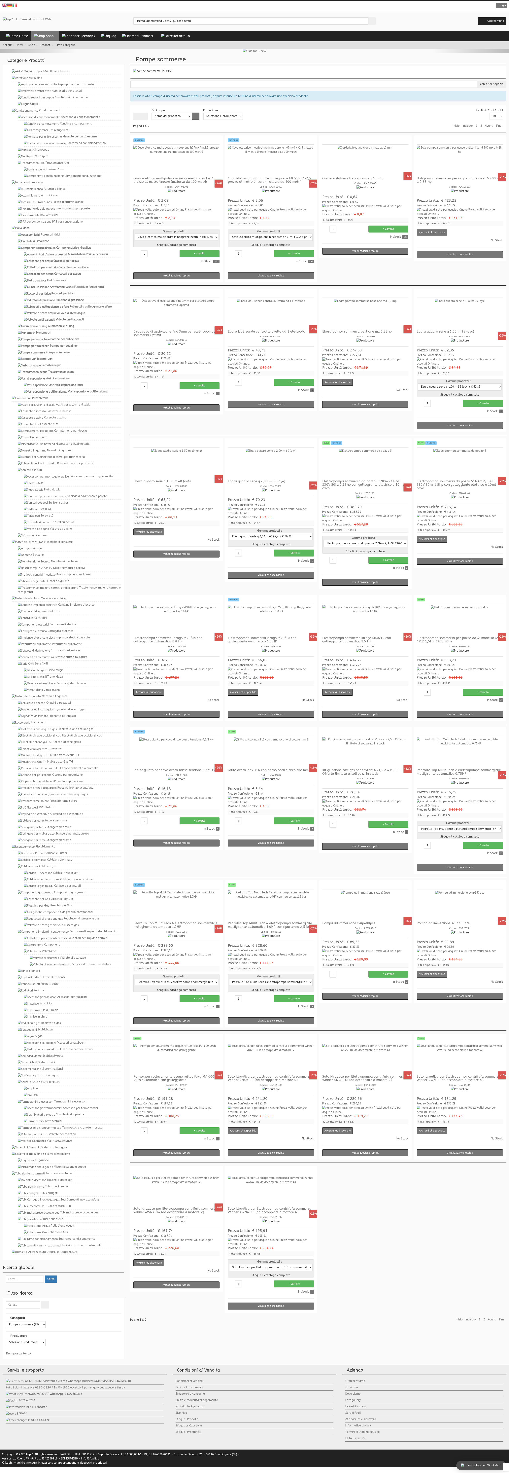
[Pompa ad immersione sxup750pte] (460, 905)
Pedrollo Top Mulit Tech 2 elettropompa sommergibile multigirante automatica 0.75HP (459, 771)
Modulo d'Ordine (39, 1420)
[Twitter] (251, 5)
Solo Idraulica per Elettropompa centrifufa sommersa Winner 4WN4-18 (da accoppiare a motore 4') (269, 1210)
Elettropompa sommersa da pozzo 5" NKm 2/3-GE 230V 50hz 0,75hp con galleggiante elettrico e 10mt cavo (363, 484)
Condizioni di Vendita (189, 1381)
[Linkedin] (263, 5)
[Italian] (14, 5)
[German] (9, 5)
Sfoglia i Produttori (188, 1432)
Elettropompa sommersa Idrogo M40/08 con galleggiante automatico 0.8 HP (167, 639)
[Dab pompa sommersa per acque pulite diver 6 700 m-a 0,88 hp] (460, 160)
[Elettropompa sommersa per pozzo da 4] (460, 620)
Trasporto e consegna (190, 1393)
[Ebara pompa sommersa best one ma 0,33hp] (365, 314)
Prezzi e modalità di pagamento (197, 1400)
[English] (4, 5)
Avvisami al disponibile (432, 232)
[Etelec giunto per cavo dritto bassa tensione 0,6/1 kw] (176, 752)
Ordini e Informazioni (189, 1387)
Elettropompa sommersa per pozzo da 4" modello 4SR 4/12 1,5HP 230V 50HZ (459, 639)
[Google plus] (257, 5)
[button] (501, 5)
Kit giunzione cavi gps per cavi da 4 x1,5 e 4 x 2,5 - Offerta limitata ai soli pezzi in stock (361, 771)
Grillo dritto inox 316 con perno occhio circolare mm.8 (269, 770)
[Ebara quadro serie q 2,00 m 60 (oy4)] (271, 463)
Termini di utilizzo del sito (362, 1432)
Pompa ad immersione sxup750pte (443, 923)
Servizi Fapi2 (353, 1413)
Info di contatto (36, 1407)
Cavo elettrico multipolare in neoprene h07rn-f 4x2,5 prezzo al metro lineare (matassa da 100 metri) (269, 180)
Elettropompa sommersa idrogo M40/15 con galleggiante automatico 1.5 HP (356, 639)
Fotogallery (353, 1400)
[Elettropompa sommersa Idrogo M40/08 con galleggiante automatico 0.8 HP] (176, 620)
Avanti (489, 125)
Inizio (456, 125)
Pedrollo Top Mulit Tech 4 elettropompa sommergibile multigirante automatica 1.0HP (175, 925)
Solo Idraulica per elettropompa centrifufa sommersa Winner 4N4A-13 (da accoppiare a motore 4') (269, 1078)
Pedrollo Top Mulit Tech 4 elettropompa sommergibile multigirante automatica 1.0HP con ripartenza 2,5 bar (270, 925)
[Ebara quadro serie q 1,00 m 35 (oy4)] (460, 314)
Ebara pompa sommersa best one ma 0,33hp (357, 331)
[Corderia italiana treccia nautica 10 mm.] (365, 160)
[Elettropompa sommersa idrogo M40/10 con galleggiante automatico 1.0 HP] (271, 620)
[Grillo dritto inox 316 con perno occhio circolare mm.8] (271, 752)
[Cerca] (45, 1305)
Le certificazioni (355, 1406)
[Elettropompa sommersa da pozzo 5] (365, 463)
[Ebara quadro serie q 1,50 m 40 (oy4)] (176, 463)
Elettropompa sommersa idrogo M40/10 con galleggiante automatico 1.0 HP (262, 639)
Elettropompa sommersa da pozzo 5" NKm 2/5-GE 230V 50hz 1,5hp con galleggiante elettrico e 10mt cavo (456, 484)
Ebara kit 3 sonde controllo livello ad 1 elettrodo (266, 331)
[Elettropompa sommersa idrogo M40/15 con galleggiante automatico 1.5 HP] (365, 620)
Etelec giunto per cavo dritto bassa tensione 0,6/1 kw (174, 770)
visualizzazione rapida (176, 275)
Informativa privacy (358, 1425)
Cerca (50, 1279)
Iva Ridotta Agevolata (190, 1406)
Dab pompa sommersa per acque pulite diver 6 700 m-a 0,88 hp (459, 180)
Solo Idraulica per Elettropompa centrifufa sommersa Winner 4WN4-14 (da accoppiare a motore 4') (175, 1210)
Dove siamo (353, 1393)
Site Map (181, 1413)
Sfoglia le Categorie (189, 1425)
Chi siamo (351, 1387)
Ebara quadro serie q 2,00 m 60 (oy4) (256, 481)
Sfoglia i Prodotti (187, 1419)
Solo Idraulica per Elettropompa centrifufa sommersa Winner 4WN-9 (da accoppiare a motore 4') (458, 1078)
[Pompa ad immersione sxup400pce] (365, 905)
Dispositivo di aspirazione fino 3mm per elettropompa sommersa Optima (174, 333)
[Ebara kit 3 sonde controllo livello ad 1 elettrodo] (271, 314)
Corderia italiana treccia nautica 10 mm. (353, 178)
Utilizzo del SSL (355, 1438)
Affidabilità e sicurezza (360, 1419)
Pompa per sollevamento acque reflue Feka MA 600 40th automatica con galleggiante (173, 1078)
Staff (23, 1413)
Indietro (468, 125)
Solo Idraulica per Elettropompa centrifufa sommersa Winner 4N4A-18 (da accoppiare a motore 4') (364, 1078)
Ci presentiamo (355, 1381)
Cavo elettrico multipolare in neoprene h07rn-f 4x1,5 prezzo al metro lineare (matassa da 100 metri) (175, 180)
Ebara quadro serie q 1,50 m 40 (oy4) (162, 481)
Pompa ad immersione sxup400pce (348, 923)
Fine (498, 125)
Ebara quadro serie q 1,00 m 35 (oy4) (445, 331)
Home (20, 45)
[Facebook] (245, 5)
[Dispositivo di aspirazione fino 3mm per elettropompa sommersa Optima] (176, 314)
